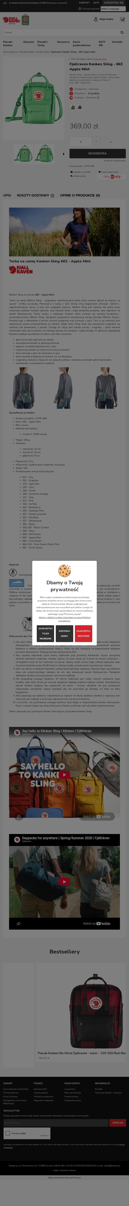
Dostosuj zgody (64, 633)
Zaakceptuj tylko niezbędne (45, 633)
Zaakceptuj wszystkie (83, 633)
